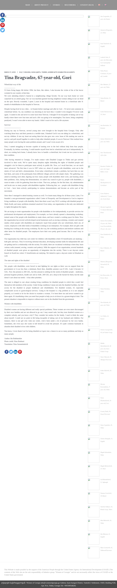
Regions (27, 72)
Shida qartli (36, 72)
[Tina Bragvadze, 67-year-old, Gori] (43, 41)
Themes (44, 72)
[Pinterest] (20, 352)
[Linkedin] (15, 352)
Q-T (22, 72)
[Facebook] (7, 352)
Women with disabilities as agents (61, 72)
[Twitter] (11, 352)
